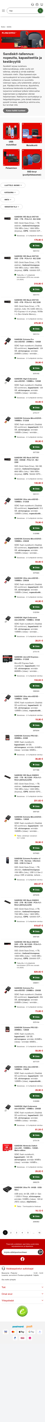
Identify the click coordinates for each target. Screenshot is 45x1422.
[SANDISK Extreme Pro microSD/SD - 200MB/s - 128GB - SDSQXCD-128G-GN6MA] (7, 341)
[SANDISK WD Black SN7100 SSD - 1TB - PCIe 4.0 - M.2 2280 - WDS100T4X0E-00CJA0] (7, 218)
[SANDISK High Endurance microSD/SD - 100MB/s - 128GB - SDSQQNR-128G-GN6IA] (7, 380)
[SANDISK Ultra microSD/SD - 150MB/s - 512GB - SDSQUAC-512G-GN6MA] (7, 501)
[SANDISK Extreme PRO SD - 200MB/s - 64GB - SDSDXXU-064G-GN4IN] (7, 737)
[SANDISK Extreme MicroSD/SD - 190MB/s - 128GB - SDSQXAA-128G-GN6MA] (7, 818)
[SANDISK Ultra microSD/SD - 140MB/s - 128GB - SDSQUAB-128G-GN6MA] (7, 1068)
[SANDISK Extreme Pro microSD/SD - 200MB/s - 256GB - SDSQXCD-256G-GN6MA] (7, 989)
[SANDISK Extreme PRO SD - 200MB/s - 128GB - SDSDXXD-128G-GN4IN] (7, 1029)
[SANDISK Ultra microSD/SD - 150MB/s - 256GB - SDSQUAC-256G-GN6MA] (7, 579)
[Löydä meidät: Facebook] (22, 1259)
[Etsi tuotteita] (40, 10)
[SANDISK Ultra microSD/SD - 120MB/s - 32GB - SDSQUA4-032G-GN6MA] (7, 698)
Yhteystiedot (8, 1300)
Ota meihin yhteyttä (9, 1279)
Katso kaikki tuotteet (15, 110)
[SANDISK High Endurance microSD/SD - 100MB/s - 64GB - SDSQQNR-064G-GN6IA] (7, 619)
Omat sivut (7, 1293)
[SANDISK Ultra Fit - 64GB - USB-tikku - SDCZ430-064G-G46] (7, 1189)
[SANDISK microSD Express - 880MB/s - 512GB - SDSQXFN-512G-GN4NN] (7, 658)
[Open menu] (3, 10)
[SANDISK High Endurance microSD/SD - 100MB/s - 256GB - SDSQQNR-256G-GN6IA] (7, 1108)
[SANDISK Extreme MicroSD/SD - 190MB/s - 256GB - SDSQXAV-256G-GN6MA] (7, 540)
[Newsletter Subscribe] (40, 1252)
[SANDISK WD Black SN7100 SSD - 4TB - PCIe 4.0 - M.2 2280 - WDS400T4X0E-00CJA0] (7, 301)
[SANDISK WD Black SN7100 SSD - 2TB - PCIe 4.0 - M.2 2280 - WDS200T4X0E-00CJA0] (7, 257)
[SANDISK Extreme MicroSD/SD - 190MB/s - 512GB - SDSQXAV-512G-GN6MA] (7, 419)
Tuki (4, 1287)
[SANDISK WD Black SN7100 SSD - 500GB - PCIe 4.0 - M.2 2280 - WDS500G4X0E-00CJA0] (7, 459)
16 (39, 1232)
